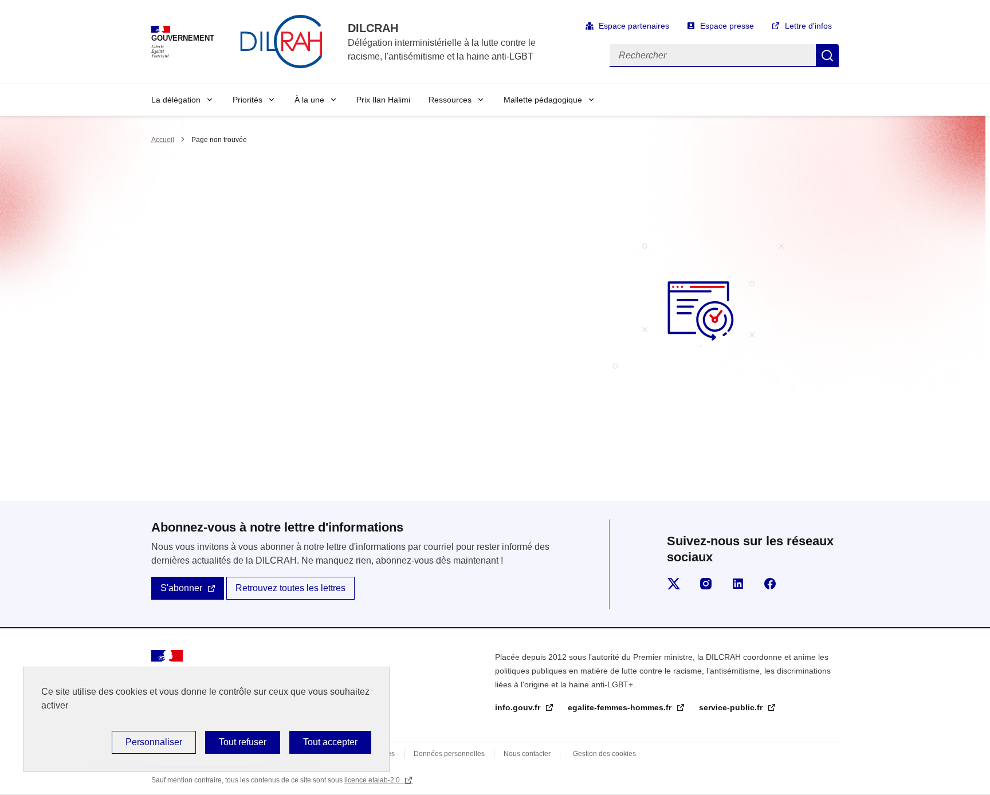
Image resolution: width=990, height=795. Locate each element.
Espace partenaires (634, 25)
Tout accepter (330, 742)
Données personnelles (449, 754)
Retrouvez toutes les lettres (290, 588)
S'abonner (181, 588)
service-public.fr (732, 707)
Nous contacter (527, 754)
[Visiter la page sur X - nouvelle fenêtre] (673, 583)
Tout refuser (242, 742)
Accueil (162, 140)
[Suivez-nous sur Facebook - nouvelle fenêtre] (770, 583)
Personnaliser (153, 742)
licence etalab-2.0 (373, 780)
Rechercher (827, 55)
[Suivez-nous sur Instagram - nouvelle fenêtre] (705, 583)
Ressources (450, 99)
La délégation (176, 99)
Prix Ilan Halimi (383, 99)
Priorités (247, 99)
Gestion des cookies (604, 754)
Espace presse (727, 25)
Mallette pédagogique (543, 99)
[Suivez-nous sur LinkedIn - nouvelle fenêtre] (737, 583)
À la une (309, 99)
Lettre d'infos (808, 25)
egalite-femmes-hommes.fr (621, 707)
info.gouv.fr (519, 707)
